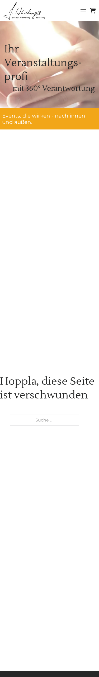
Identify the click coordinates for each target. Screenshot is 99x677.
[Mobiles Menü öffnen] (83, 11)
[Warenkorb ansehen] (93, 11)
